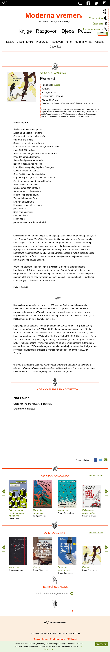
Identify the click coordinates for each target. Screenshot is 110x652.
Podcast (99, 41)
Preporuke (42, 41)
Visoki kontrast (96, 18)
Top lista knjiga (82, 41)
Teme (68, 41)
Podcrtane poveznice (93, 29)
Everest (89, 568)
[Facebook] (88, 3)
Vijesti (20, 41)
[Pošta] (105, 459)
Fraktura (56, 85)
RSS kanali (72, 639)
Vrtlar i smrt (66, 511)
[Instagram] (104, 3)
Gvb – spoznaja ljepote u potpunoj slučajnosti (17, 514)
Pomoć (45, 639)
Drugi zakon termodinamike (65, 570)
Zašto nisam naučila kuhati (89, 513)
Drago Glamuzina (53, 73)
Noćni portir (16, 568)
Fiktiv (77, 633)
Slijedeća (106, 492)
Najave (10, 41)
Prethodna (3, 492)
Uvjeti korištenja (57, 639)
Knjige (25, 31)
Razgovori (47, 31)
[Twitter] (96, 3)
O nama (36, 639)
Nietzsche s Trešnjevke (39, 513)
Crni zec (40, 568)
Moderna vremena (55, 15)
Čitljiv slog (98, 24)
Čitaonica (55, 46)
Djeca (68, 31)
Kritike (30, 41)
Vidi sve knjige (96, 475)
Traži (72, 593)
